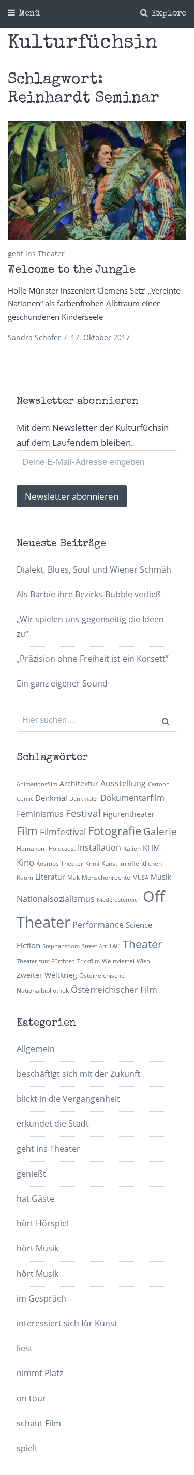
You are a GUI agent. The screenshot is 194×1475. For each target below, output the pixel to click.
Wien (143, 961)
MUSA (140, 877)
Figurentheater (129, 814)
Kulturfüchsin (82, 43)
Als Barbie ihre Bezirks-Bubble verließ (89, 594)
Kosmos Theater (59, 863)
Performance (98, 924)
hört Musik (37, 1248)
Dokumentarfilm (132, 798)
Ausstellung (123, 783)
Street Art (94, 946)
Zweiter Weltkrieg (47, 975)
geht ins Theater (36, 253)
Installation (99, 847)
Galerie (160, 831)
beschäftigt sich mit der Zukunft (78, 1073)
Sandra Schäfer (34, 337)
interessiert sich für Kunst (67, 1323)
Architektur (78, 783)
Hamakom (32, 848)
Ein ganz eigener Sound (62, 683)
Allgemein (36, 1049)
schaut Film (39, 1423)
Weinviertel (118, 961)
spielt (27, 1448)
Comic (25, 798)
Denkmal (51, 798)
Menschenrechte (106, 877)
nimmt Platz (40, 1373)
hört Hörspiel (43, 1223)
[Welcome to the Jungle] (97, 180)
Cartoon (159, 784)
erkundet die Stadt (53, 1123)
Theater (142, 944)
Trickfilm (88, 961)
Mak (73, 877)
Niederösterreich (119, 899)
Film (27, 831)
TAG (115, 946)
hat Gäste (35, 1198)
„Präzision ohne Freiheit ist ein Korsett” (93, 658)
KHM (151, 847)
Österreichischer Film (114, 990)
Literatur (50, 877)
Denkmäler (83, 798)
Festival (83, 813)
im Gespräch (41, 1298)
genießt (31, 1173)
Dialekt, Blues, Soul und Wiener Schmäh (94, 569)
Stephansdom (61, 946)
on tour (31, 1398)
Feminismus (40, 814)
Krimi (92, 863)
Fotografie (114, 830)
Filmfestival (63, 832)
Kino (25, 862)
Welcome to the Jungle (72, 270)
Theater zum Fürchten (46, 961)
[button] (97, 180)
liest (25, 1348)
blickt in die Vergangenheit (68, 1098)
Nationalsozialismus (56, 898)
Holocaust (62, 848)
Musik (161, 877)
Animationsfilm (37, 784)
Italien (132, 848)
